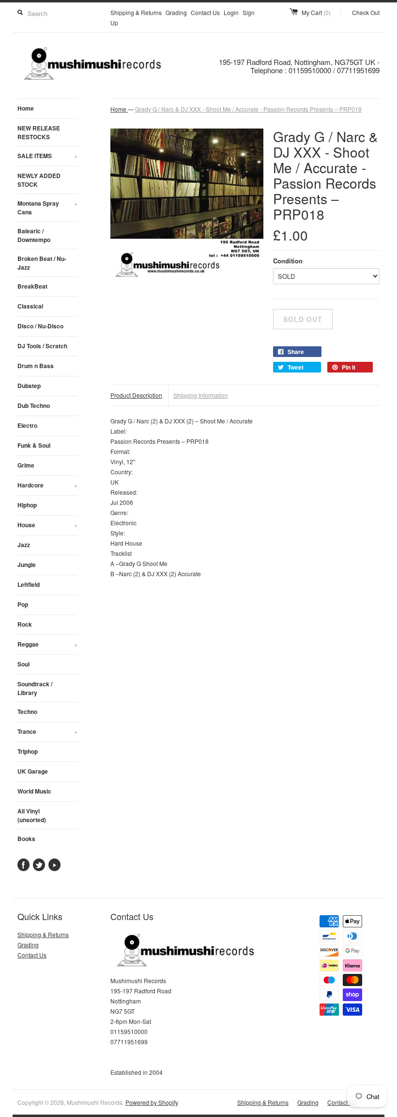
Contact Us (205, 12)
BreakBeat (32, 286)
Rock (24, 624)
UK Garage (32, 771)
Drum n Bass (35, 365)
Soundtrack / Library (34, 688)
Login (231, 12)
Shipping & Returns (136, 12)
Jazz (23, 544)
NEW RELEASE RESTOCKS (38, 132)
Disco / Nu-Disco (40, 326)
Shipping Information (200, 395)
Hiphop (27, 505)
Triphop (27, 751)
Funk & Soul (33, 445)
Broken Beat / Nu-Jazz (41, 263)
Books (26, 838)
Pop (22, 604)
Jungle (26, 564)
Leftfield (28, 584)
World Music (34, 791)
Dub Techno (33, 405)
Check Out (366, 12)
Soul (23, 664)
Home (25, 108)
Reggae (47, 644)
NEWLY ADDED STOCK (39, 180)
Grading (176, 12)
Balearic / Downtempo (33, 235)
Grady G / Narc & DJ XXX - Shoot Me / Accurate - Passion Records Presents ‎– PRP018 (248, 109)
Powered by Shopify (151, 1102)
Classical (30, 306)
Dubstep (29, 385)
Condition (288, 260)
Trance (47, 731)
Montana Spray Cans (47, 207)
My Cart (316, 12)
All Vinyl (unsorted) (31, 815)
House (47, 524)
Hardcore (47, 485)
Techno (27, 711)
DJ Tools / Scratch (42, 345)
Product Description (136, 395)
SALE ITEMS (47, 155)
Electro (27, 425)
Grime (25, 465)
